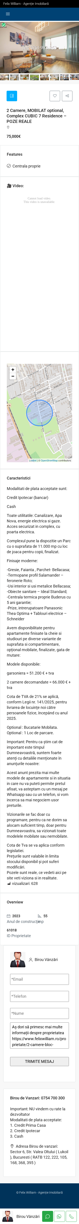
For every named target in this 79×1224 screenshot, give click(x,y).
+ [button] (12, 369)
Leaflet (32, 460)
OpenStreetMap (49, 460)
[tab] (12, 96)
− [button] (12, 376)
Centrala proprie (27, 166)
